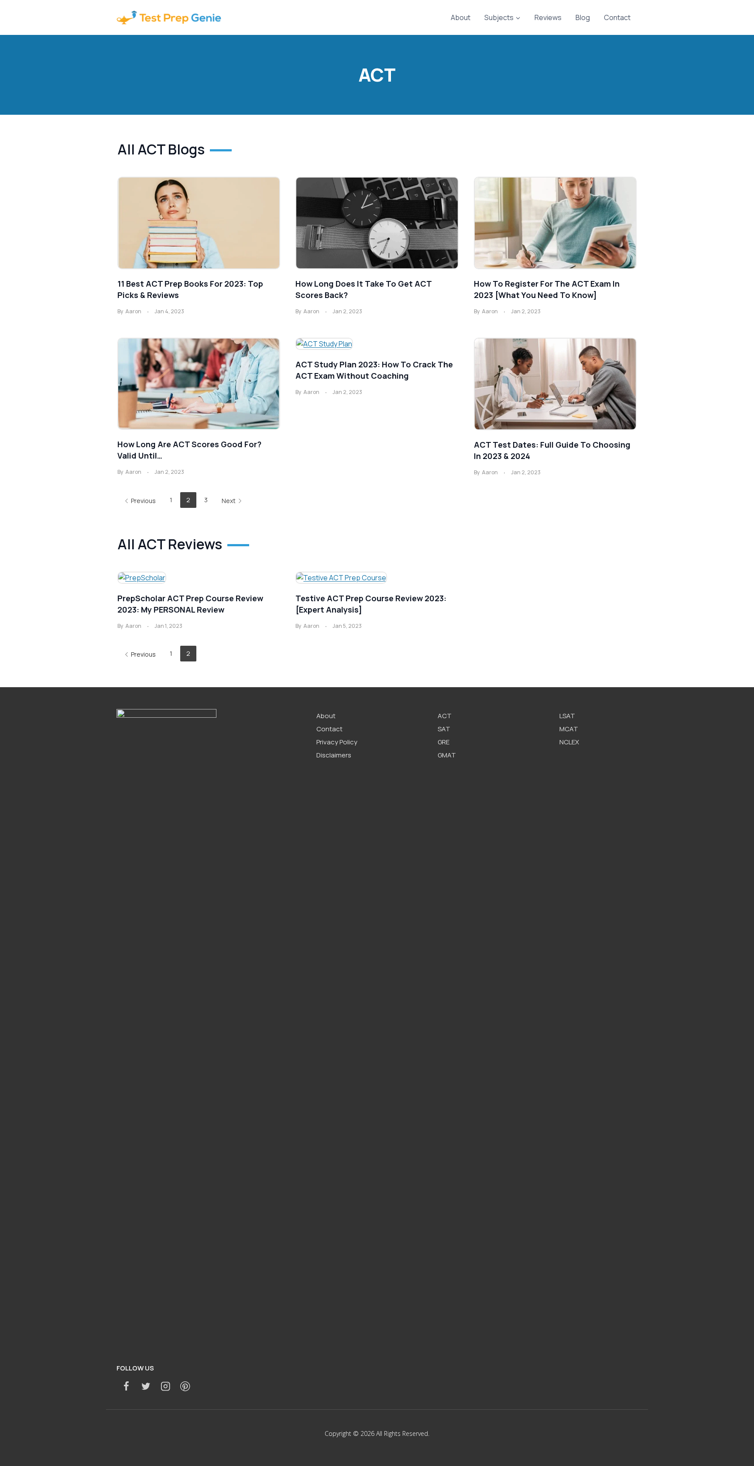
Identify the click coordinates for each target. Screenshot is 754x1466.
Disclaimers (333, 755)
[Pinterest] (185, 1386)
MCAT (568, 728)
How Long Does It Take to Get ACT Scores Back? (363, 289)
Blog (583, 17)
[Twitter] (146, 1386)
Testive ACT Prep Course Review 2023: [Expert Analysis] (370, 604)
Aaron (133, 311)
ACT (445, 715)
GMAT (447, 755)
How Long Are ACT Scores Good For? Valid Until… (189, 450)
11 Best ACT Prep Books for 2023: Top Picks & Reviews (190, 289)
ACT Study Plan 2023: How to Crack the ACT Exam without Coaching (374, 370)
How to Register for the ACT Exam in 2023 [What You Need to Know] (547, 289)
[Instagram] (165, 1386)
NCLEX (569, 742)
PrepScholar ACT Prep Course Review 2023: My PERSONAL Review (190, 604)
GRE (443, 742)
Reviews (548, 17)
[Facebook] (126, 1386)
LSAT (567, 715)
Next (229, 501)
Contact (617, 17)
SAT (444, 728)
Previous (143, 501)
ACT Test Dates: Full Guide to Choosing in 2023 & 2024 (552, 450)
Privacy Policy (336, 742)
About (460, 17)
